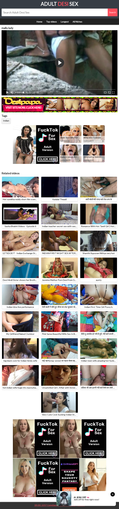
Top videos (51, 21)
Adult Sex (59, 4)
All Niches (77, 21)
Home (39, 21)
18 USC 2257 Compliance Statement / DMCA (55, 505)
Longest (65, 21)
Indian (6, 120)
